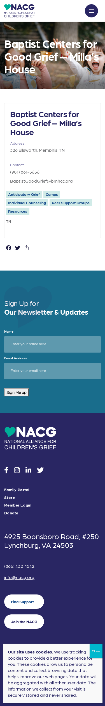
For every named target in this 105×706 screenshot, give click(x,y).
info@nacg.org (19, 577)
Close (96, 651)
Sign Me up (16, 392)
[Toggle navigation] (91, 10)
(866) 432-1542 (19, 566)
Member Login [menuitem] (17, 505)
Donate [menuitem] (11, 513)
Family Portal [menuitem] (16, 489)
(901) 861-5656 (24, 171)
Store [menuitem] (9, 497)
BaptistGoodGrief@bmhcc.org (41, 180)
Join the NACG (24, 621)
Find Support (22, 601)
